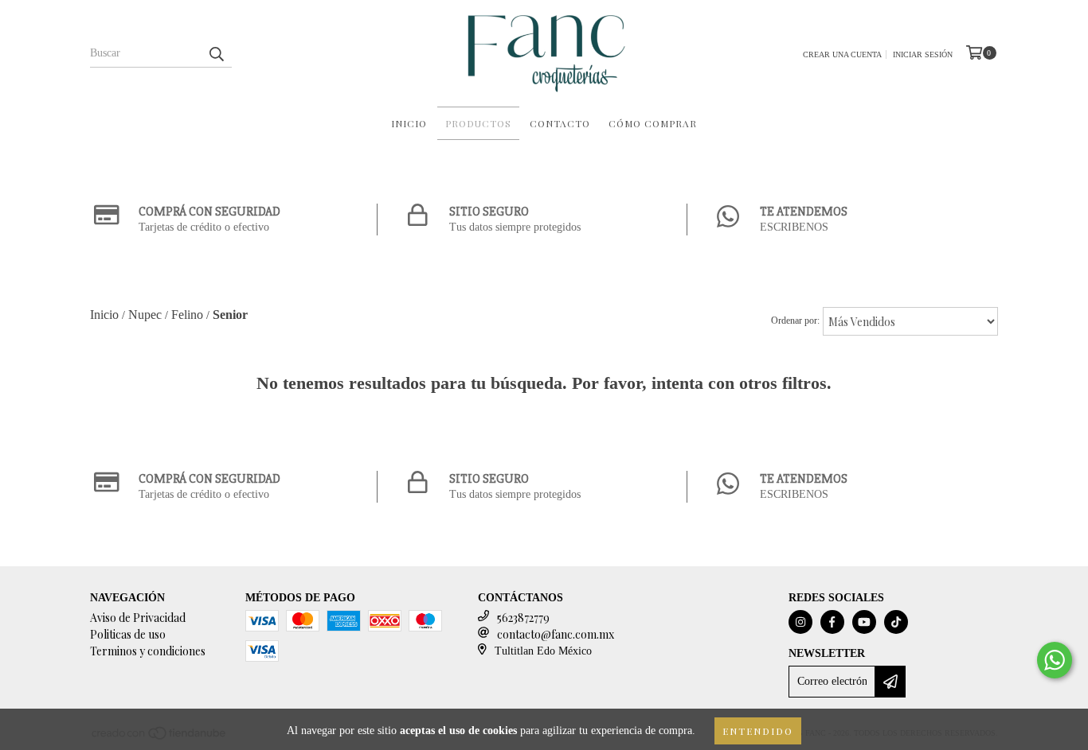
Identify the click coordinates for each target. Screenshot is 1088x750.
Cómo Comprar (653, 123)
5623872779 (523, 617)
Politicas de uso (128, 634)
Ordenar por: (795, 320)
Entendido (757, 731)
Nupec (145, 314)
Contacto (560, 123)
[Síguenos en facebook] (832, 622)
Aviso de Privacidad (138, 617)
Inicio (409, 123)
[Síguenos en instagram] (800, 622)
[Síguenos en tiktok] (896, 622)
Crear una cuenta (842, 54)
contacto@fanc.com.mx (555, 634)
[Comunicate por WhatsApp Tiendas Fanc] (1054, 660)
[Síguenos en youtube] (864, 622)
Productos (478, 123)
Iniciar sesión (923, 54)
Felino (187, 314)
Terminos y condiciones (147, 651)
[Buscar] (216, 53)
